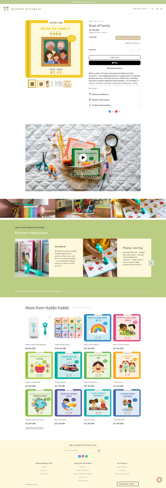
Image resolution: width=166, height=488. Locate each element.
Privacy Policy (83, 477)
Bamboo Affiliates (122, 467)
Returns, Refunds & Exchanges (83, 474)
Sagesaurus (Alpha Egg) (122, 474)
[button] (152, 9)
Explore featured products (34, 428)
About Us (83, 467)
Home (91, 21)
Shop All (44, 467)
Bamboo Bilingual (33, 484)
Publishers (44, 470)
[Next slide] (151, 263)
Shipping (91, 32)
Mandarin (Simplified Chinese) (128, 38)
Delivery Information (83, 470)
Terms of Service (83, 480)
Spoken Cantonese (132, 43)
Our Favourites (44, 474)
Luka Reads (122, 470)
